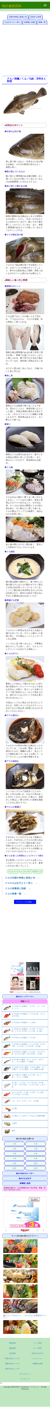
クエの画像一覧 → (15, 893)
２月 (35, 1144)
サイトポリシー (25, 1374)
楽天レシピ (38, 871)
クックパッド (13, 871)
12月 (36, 1168)
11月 (14, 1168)
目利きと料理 (35, 17)
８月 (35, 1158)
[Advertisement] (25, 50)
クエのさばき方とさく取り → (21, 883)
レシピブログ (26, 871)
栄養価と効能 (29, 22)
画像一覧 (42, 22)
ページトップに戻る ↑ (25, 902)
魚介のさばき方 (25, 1178)
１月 (14, 1144)
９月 (14, 1163)
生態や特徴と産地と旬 (18, 17)
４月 (35, 1149)
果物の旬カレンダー (12, 1364)
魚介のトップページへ (25, 996)
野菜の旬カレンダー (12, 1358)
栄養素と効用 (25, 1183)
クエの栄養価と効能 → (18, 888)
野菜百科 (12, 1343)
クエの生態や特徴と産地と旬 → (22, 877)
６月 (35, 1154)
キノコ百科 (37, 1348)
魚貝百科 (12, 1353)
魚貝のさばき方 (37, 1353)
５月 (14, 1154)
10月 (36, 1163)
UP (1, 1383)
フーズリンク (25, 1379)
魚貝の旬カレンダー (12, 1369)
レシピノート (38, 1358)
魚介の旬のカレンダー (25, 1173)
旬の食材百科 (11, 6)
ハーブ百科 (37, 1343)
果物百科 (12, 1348)
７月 (14, 1158)
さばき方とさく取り (12, 22)
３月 (14, 1149)
